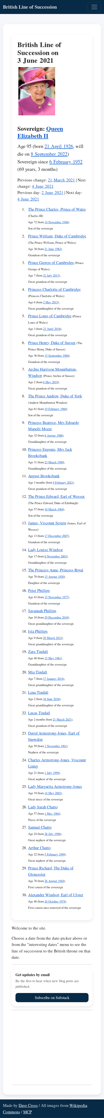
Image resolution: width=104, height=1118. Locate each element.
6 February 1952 (65, 161)
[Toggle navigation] (94, 7)
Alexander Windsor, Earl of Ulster (55, 894)
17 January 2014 (53, 679)
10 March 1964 (54, 509)
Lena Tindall (38, 692)
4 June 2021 (43, 186)
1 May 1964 (52, 814)
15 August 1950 (54, 577)
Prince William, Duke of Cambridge (57, 236)
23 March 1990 (54, 462)
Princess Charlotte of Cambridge (54, 289)
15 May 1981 (53, 658)
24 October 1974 (55, 901)
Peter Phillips (39, 590)
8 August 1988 (53, 435)
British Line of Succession (30, 6)
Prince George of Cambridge (51, 262)
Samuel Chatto (40, 827)
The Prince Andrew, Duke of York (55, 396)
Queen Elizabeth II (40, 132)
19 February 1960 (55, 409)
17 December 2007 (56, 536)
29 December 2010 (56, 617)
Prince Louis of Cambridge (49, 316)
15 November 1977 (56, 597)
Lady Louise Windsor (45, 549)
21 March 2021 (61, 180)
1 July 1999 (52, 773)
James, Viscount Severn (47, 523)
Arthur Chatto (39, 847)
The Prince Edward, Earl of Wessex (56, 496)
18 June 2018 (51, 699)
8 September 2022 (49, 153)
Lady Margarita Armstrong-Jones (55, 786)
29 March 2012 (52, 638)
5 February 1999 (55, 854)
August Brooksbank (43, 476)
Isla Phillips (38, 631)
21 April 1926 (59, 146)
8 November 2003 (56, 556)
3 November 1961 (56, 746)
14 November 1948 (56, 222)
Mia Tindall (37, 672)
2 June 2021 (52, 192)
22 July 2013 (51, 275)
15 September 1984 (56, 356)
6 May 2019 (50, 382)
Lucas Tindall (39, 712)
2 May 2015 (50, 302)
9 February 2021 (63, 482)
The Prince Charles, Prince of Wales (57, 209)
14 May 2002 (53, 793)
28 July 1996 (52, 834)
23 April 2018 (51, 329)
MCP (27, 1112)
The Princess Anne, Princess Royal (55, 570)
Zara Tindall (38, 651)
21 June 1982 (53, 249)
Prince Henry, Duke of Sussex (51, 342)
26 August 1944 (54, 881)
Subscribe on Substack (52, 997)
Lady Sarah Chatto (43, 807)
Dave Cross (28, 1105)
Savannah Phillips (42, 610)
